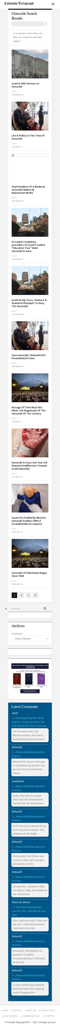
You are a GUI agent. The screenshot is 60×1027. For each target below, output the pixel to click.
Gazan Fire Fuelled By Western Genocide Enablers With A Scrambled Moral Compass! (29, 521)
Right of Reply (11, 1016)
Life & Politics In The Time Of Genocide (28, 137)
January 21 (17, 422)
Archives (16, 633)
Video (5, 1010)
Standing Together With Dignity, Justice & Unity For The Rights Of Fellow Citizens (29, 721)
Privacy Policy (48, 1010)
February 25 (17, 532)
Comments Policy (31, 1016)
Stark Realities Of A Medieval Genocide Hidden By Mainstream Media (28, 190)
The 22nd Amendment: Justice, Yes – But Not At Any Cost (29, 911)
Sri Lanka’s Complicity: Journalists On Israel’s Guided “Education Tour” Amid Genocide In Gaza (28, 246)
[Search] (45, 23)
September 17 (18, 259)
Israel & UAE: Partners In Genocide (25, 85)
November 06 (17, 95)
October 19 (17, 147)
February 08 (17, 584)
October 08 (17, 477)
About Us (31, 1010)
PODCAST (17, 1010)
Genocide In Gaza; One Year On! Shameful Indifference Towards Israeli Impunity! (29, 466)
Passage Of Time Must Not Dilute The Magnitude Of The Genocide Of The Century (29, 410)
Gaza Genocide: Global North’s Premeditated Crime (29, 357)
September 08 (18, 314)
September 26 (18, 201)
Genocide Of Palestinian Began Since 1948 (29, 574)
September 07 (18, 366)
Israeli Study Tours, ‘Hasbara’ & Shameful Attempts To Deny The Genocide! (29, 303)
